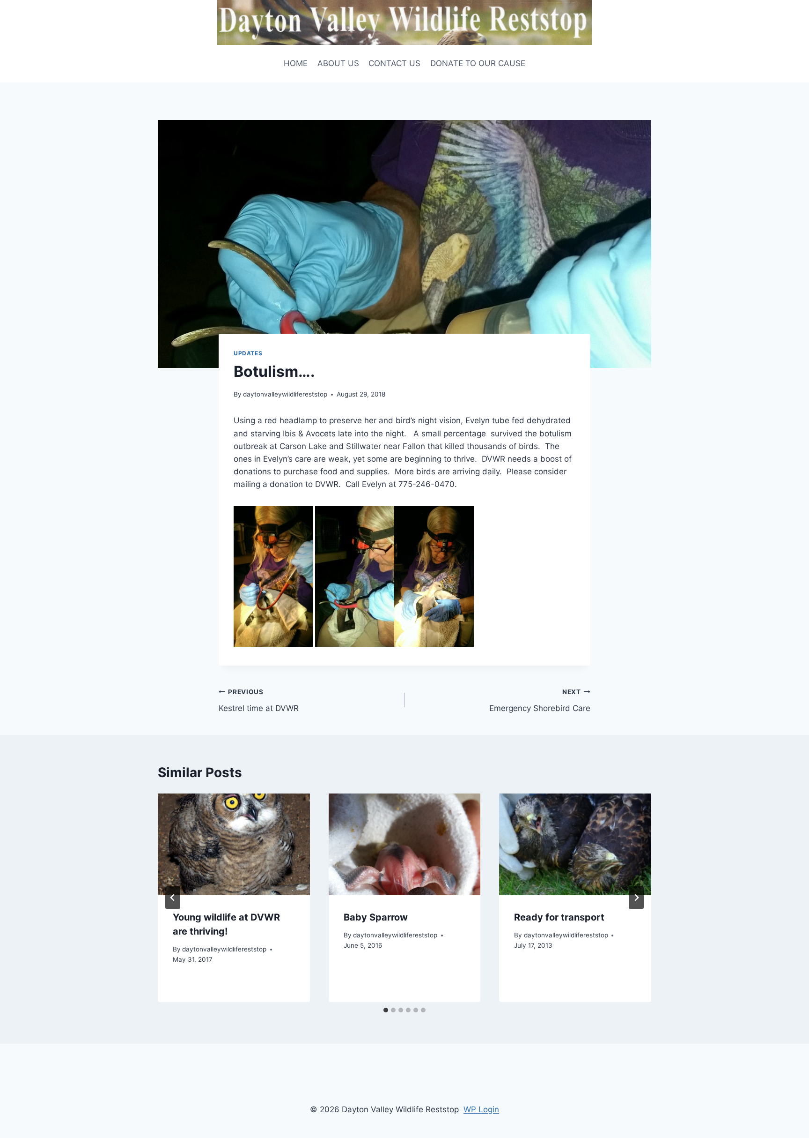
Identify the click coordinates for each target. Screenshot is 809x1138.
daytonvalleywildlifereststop (285, 394)
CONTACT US (394, 63)
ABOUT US (338, 63)
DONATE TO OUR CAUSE (477, 63)
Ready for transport (559, 917)
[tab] (385, 1010)
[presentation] (234, 844)
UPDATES (248, 353)
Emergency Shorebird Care (539, 700)
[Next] (636, 897)
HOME (296, 63)
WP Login (481, 1109)
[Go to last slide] (172, 897)
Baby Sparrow (376, 917)
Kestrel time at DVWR (259, 700)
